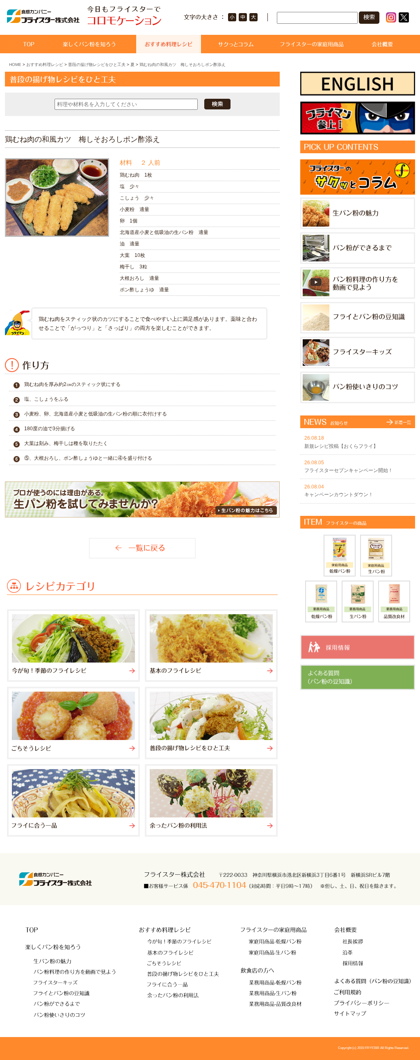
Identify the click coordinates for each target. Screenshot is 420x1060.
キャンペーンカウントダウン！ (338, 494)
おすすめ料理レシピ (44, 64)
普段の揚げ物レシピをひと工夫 (97, 64)
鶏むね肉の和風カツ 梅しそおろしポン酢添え (182, 64)
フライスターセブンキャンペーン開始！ (348, 470)
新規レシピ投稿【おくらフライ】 (341, 446)
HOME (15, 64)
